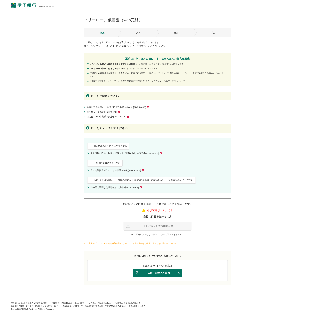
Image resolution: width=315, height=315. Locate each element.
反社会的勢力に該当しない (107, 163)
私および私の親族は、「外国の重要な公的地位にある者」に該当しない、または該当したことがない (143, 180)
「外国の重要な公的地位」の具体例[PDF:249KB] (114, 187)
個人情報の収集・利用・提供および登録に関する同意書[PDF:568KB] (124, 153)
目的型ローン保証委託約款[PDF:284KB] (106, 116)
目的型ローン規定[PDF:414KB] (102, 112)
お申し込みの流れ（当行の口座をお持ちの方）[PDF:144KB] (116, 107)
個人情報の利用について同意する (110, 146)
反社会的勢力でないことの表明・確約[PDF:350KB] (115, 170)
